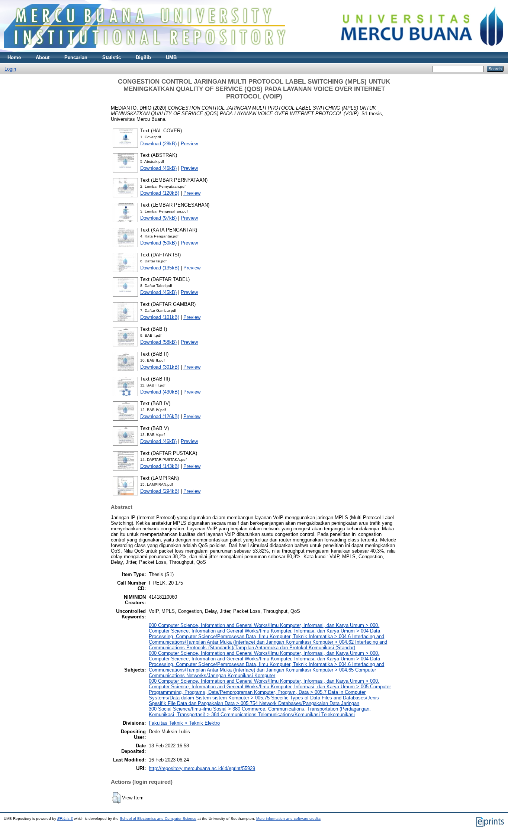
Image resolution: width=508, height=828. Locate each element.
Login (10, 69)
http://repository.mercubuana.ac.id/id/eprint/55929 (202, 768)
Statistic (111, 57)
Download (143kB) (159, 466)
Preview (189, 143)
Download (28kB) (158, 143)
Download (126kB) (159, 416)
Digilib (143, 57)
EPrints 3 (65, 818)
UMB (171, 57)
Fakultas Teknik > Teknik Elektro (184, 723)
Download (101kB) (159, 317)
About (42, 57)
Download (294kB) (159, 491)
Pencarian (75, 57)
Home (14, 57)
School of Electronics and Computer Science (158, 818)
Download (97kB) (158, 218)
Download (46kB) (158, 168)
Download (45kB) (158, 292)
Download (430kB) (159, 392)
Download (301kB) (159, 367)
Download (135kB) (159, 268)
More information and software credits (288, 818)
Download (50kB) (158, 243)
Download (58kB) (158, 342)
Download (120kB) (159, 193)
